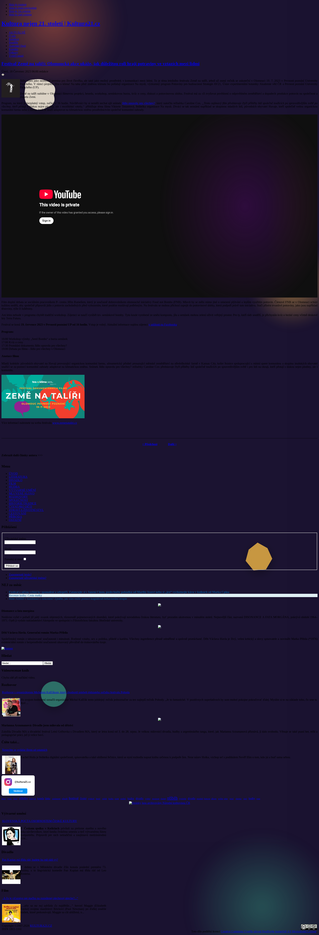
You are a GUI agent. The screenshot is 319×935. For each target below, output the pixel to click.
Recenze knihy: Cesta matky (25, 595)
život (3, 798)
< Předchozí (149, 444)
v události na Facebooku (163, 324)
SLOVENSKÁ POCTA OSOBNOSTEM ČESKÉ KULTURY (39, 821)
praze (258, 799)
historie (207, 798)
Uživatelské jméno (15, 538)
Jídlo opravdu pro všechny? (138, 103)
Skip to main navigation (23, 7)
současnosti (56, 799)
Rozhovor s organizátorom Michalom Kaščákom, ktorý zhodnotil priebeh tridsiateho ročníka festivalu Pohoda (66, 692)
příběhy (23, 798)
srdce (226, 799)
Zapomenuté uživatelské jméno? (27, 577)
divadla (191, 798)
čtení (15, 798)
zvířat (220, 798)
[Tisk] (2, 75)
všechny (163, 799)
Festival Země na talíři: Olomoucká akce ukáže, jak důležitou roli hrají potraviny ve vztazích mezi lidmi (100, 63)
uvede (117, 799)
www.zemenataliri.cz (64, 422)
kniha (131, 798)
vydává (147, 799)
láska (47, 798)
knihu (111, 798)
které (98, 798)
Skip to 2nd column (20, 14)
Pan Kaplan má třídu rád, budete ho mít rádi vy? (30, 859)
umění (123, 798)
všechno (238, 799)
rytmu (9, 799)
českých (32, 798)
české (83, 798)
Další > (172, 444)
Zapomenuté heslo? (20, 574)
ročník (104, 799)
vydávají (91, 799)
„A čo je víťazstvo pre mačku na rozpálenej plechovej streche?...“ (40, 898)
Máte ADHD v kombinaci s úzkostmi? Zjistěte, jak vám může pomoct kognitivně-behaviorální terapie (68, 598)
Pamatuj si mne (13, 559)
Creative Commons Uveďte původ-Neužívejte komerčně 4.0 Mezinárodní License (268, 931)
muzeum (156, 798)
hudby (252, 798)
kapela (40, 798)
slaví (245, 799)
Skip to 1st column (20, 11)
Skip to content (17, 4)
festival (73, 798)
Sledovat (18, 791)
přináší (65, 798)
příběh (172, 798)
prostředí (200, 799)
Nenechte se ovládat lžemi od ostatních (24, 749)
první (232, 799)
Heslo (7, 548)
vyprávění (182, 799)
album (214, 798)
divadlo (139, 798)
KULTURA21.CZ (41, 925)
